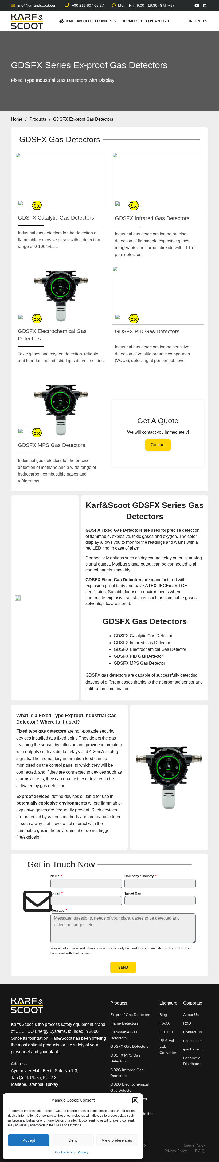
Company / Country (139, 876)
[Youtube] (196, 5)
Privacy (83, 1152)
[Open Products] (115, 21)
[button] (135, 1100)
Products (37, 119)
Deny (73, 1140)
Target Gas (132, 893)
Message (57, 910)
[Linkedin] (204, 5)
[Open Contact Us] (168, 21)
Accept (29, 1140)
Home (16, 119)
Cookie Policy (65, 1152)
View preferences (117, 1140)
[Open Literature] (141, 21)
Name (55, 876)
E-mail (55, 893)
